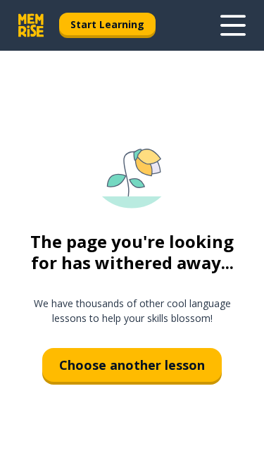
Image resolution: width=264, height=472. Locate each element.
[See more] (233, 25)
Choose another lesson (132, 364)
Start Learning (107, 24)
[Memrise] (31, 25)
